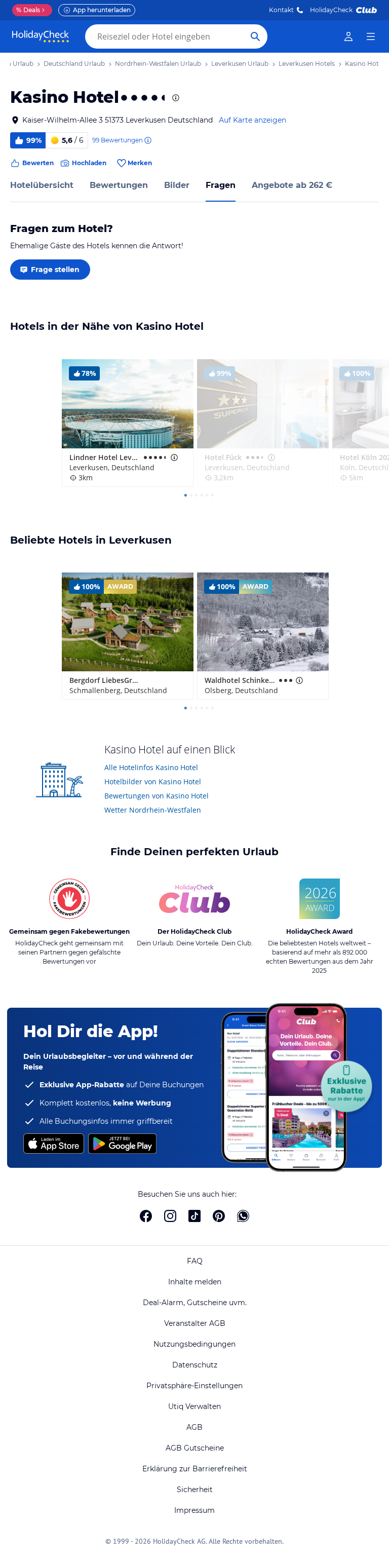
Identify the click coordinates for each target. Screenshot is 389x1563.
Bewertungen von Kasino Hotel (156, 795)
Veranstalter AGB (194, 1323)
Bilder (176, 185)
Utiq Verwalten (194, 1406)
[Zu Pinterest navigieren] (219, 1216)
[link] (348, 36)
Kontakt (281, 10)
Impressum (194, 1510)
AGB (194, 1427)
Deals (28, 10)
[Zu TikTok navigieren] (194, 1216)
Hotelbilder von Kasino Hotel (152, 781)
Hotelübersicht (41, 185)
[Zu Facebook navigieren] (146, 1216)
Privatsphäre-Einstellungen (194, 1385)
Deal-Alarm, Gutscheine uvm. (195, 1302)
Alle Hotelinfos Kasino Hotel (151, 767)
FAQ (195, 1261)
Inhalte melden (194, 1281)
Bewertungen (119, 185)
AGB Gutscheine (195, 1448)
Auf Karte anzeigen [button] (252, 120)
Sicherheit (195, 1489)
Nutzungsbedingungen (194, 1344)
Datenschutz (194, 1364)
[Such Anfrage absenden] (255, 36)
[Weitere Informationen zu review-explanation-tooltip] (147, 140)
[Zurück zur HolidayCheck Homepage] (40, 36)
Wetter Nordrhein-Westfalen (152, 810)
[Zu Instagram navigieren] (170, 1216)
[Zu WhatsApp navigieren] (243, 1216)
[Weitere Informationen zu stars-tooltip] (175, 98)
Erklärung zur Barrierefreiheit (194, 1468)
